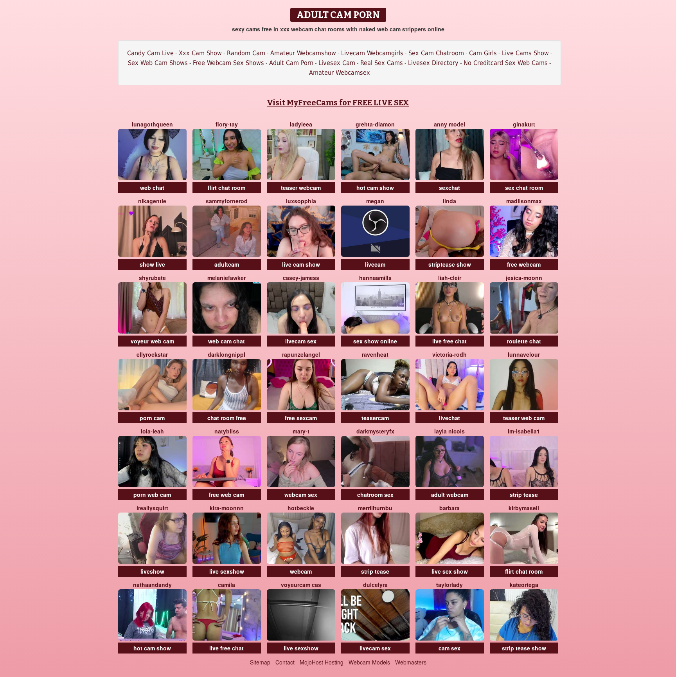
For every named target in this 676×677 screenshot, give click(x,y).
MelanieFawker (226, 278)
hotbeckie (301, 508)
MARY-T (301, 431)
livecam (375, 264)
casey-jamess (301, 278)
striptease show (449, 264)
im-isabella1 (524, 431)
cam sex (449, 648)
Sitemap (260, 662)
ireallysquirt (152, 508)
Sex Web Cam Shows (158, 63)
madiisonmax (524, 201)
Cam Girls (483, 53)
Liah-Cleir (449, 278)
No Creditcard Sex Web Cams (506, 63)
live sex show (449, 571)
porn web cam (152, 494)
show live (152, 264)
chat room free (226, 418)
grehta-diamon (375, 124)
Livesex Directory (433, 63)
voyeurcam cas (301, 585)
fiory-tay (227, 124)
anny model (449, 124)
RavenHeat (375, 354)
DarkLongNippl (226, 354)
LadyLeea (301, 124)
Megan (375, 201)
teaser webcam (301, 187)
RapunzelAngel (301, 354)
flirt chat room (226, 187)
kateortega (524, 585)
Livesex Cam (336, 63)
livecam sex (300, 341)
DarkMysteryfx (375, 431)
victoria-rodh (449, 354)
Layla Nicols (449, 431)
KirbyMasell (524, 508)
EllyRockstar (152, 354)
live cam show (301, 264)
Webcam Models (369, 662)
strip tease (524, 494)
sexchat (449, 187)
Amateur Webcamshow (303, 53)
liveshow (152, 571)
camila (226, 585)
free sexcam (301, 418)
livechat (449, 418)
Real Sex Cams (381, 63)
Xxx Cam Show (200, 53)
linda (449, 201)
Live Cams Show (525, 53)
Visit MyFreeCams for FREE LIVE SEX (338, 102)
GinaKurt (524, 124)
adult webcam (449, 494)
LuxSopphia (301, 201)
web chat (152, 187)
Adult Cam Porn (291, 63)
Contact (285, 662)
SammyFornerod (227, 201)
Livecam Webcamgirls (372, 53)
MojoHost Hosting (321, 662)
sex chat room (524, 187)
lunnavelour (524, 354)
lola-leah (152, 431)
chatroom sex (375, 494)
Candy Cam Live (150, 53)
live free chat (449, 341)
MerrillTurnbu (375, 508)
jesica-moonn (524, 278)
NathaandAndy (152, 585)
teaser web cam (524, 418)
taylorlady (449, 585)
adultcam (226, 264)
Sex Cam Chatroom (436, 53)
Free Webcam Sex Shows (228, 63)
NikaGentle (152, 201)
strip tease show (524, 648)
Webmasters (410, 662)
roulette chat (524, 341)
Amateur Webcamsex (339, 72)
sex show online (375, 341)
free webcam (524, 264)
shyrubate (152, 278)
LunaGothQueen (152, 124)
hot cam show (375, 187)
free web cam (226, 494)
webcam (301, 571)
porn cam (152, 418)
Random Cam (246, 53)
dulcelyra (375, 585)
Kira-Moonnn (227, 508)
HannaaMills (375, 278)
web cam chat (226, 341)
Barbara (449, 508)
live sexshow (226, 571)
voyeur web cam (152, 341)
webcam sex (300, 494)
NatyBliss (226, 431)
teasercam (375, 418)
